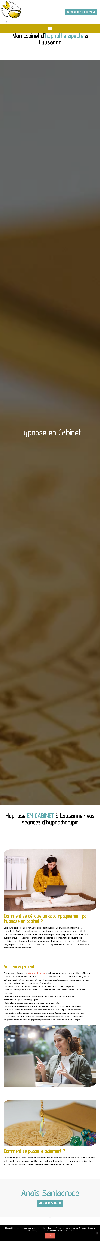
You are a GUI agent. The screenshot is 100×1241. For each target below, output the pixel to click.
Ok (50, 1235)
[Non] (96, 1233)
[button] (81, 12)
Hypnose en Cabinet (50, 432)
